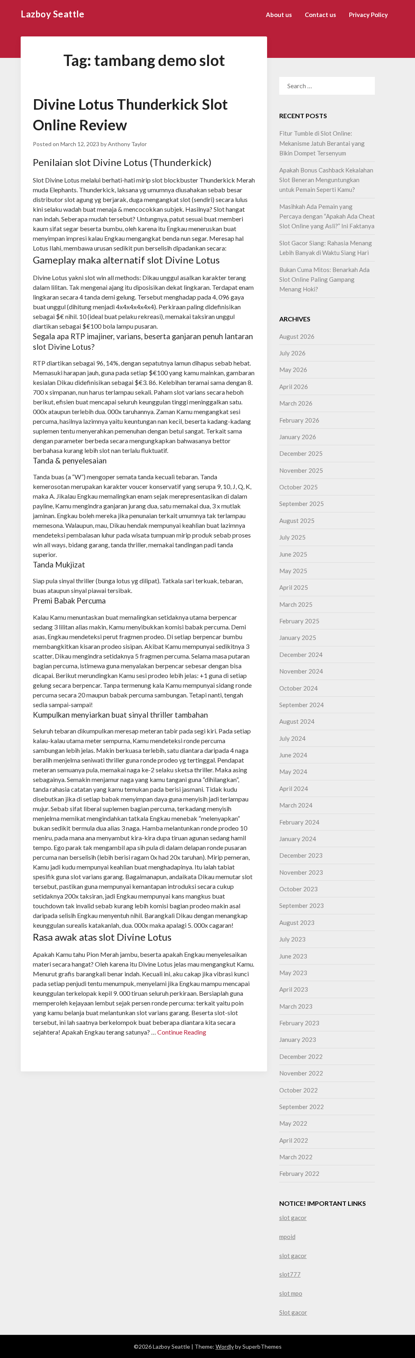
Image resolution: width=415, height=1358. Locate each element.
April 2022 (293, 1140)
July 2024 (292, 738)
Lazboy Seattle (52, 14)
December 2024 (301, 654)
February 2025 (299, 621)
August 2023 (296, 922)
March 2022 (295, 1156)
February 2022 (299, 1173)
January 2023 (297, 1039)
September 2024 (301, 704)
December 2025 (301, 453)
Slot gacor (293, 1312)
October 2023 (298, 889)
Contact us (320, 14)
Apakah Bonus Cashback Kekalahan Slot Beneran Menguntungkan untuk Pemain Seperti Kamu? (326, 179)
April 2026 (293, 386)
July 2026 (292, 353)
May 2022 (293, 1123)
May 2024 (293, 771)
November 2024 (301, 671)
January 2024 (297, 838)
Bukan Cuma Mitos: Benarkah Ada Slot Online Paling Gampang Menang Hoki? (324, 279)
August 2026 (296, 336)
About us (279, 14)
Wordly (225, 1346)
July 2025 (292, 537)
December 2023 (301, 855)
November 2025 (301, 470)
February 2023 (299, 1022)
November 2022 (301, 1073)
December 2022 (301, 1056)
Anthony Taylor (127, 143)
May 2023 (293, 972)
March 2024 (295, 805)
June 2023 (293, 956)
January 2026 (297, 436)
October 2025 (298, 487)
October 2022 (298, 1090)
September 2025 (301, 503)
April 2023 (293, 989)
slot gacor (293, 1217)
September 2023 (301, 905)
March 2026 (295, 403)
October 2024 (298, 688)
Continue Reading (181, 1032)
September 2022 (301, 1106)
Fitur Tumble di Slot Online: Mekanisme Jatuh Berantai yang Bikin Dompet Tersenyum (322, 143)
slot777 (290, 1274)
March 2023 (295, 1006)
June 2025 (293, 554)
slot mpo (290, 1293)
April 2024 (293, 788)
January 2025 (297, 637)
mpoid (287, 1236)
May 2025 (293, 570)
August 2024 (296, 721)
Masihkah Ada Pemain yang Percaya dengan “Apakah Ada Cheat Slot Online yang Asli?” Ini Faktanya (327, 216)
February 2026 (299, 420)
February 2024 (299, 822)
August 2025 (296, 520)
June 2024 (293, 755)
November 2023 (301, 872)
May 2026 (293, 369)
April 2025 (293, 587)
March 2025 (295, 604)
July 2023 (292, 939)
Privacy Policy (368, 14)
